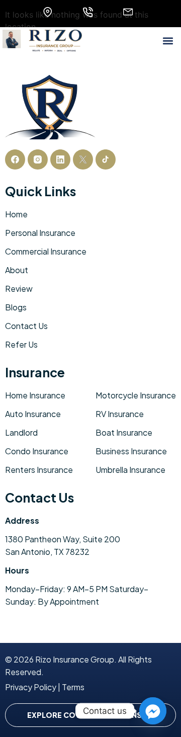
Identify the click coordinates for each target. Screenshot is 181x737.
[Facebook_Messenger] (152, 710)
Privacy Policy (30, 687)
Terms (73, 687)
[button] (167, 40)
